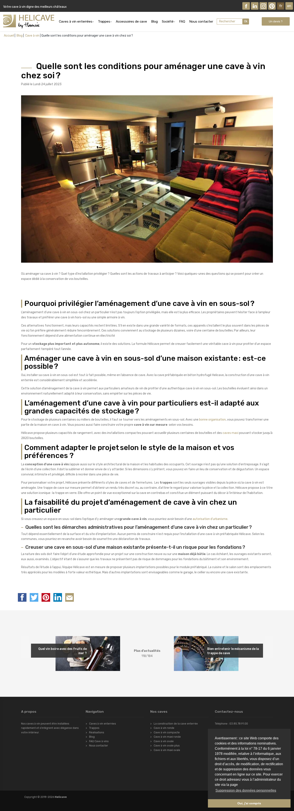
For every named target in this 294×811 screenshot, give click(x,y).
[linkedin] (57, 597)
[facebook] (22, 597)
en (289, 6)
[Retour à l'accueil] (28, 21)
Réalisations (96, 732)
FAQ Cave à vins (98, 741)
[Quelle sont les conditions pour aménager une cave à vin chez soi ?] (69, 597)
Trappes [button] (104, 21)
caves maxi (230, 433)
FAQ (182, 21)
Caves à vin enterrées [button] (75, 21)
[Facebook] (246, 6)
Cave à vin (32, 35)
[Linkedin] (254, 6)
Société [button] (167, 21)
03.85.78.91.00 (238, 723)
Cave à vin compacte (167, 732)
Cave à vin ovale (164, 741)
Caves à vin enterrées (102, 723)
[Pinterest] (272, 6)
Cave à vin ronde (164, 727)
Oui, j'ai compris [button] (249, 803)
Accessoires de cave (131, 21)
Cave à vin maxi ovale (167, 750)
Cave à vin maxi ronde (167, 736)
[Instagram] (263, 6)
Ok (246, 21)
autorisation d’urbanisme (210, 519)
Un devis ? (276, 21)
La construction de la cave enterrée (176, 723)
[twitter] (34, 597)
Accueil (9, 35)
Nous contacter (201, 21)
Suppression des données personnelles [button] (245, 790)
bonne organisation (212, 419)
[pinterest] (46, 597)
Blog (154, 21)
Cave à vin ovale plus (166, 745)
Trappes (94, 727)
